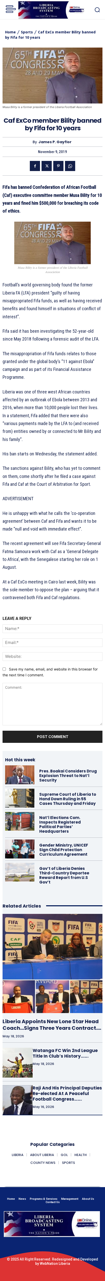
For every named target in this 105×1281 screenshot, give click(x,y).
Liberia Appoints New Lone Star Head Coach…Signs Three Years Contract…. (52, 1025)
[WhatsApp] (70, 166)
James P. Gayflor (55, 142)
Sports (27, 32)
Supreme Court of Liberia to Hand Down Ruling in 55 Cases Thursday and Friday (67, 799)
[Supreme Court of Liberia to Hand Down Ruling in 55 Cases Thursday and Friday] (19, 798)
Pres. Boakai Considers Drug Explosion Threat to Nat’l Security (68, 775)
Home (10, 32)
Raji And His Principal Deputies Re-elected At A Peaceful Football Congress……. (67, 1093)
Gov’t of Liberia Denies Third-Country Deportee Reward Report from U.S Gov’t (64, 875)
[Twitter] (47, 166)
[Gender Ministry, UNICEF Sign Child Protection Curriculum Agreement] (19, 848)
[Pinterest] (58, 166)
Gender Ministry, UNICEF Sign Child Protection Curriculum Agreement (63, 850)
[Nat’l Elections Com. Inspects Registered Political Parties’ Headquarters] (19, 821)
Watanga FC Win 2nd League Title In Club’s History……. (65, 1053)
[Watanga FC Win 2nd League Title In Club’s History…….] (18, 1063)
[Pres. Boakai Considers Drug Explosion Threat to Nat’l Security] (19, 774)
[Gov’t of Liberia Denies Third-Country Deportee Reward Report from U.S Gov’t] (19, 872)
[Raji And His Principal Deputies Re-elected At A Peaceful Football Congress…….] (18, 1100)
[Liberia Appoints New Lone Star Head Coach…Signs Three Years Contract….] (52, 963)
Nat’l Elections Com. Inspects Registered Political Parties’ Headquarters (60, 824)
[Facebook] (35, 166)
